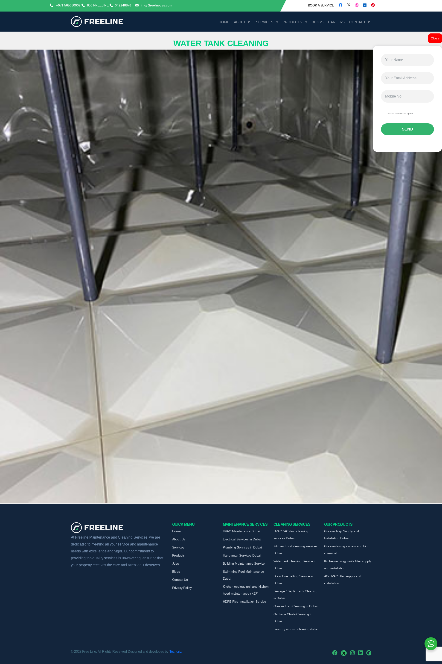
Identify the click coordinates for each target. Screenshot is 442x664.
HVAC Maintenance (241, 531)
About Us (242, 22)
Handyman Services (242, 555)
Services (264, 22)
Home (224, 22)
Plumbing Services (242, 547)
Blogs (317, 22)
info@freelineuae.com (156, 5)
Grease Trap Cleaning (295, 606)
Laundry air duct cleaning (295, 629)
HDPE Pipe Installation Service (244, 601)
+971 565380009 (68, 5)
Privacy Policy (182, 588)
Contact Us (360, 22)
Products (292, 22)
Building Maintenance (244, 563)
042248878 (123, 5)
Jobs (175, 563)
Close (435, 38)
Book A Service (321, 5)
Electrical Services (242, 539)
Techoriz (175, 651)
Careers (336, 22)
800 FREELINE (98, 5)
